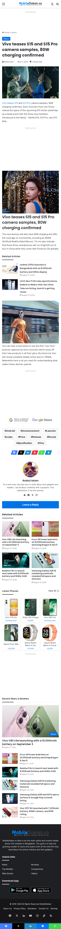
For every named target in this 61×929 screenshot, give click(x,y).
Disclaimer (32, 908)
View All (52, 590)
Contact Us (44, 908)
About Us (7, 908)
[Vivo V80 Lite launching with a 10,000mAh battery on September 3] (15, 529)
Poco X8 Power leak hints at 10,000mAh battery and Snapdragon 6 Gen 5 (45, 542)
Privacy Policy (20, 908)
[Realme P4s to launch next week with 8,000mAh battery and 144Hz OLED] (15, 560)
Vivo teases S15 (10, 103)
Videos (34, 873)
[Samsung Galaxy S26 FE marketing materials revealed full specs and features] (45, 560)
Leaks (9, 436)
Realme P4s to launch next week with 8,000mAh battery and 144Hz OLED (15, 573)
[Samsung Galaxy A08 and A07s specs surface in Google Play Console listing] (10, 798)
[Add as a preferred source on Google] (19, 420)
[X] (20, 452)
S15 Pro (27, 103)
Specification (25, 443)
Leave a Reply (30, 504)
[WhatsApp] (41, 452)
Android (10, 430)
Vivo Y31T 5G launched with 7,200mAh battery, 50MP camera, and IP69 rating (39, 811)
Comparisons (37, 869)
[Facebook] (13, 452)
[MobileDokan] (30, 4)
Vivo (41, 443)
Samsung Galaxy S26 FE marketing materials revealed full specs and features (44, 574)
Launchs (51, 430)
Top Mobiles (7, 869)
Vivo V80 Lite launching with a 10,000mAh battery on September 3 (15, 542)
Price (22, 436)
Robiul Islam (9, 62)
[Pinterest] (34, 452)
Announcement (30, 430)
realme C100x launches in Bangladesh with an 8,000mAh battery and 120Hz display (36, 268)
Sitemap (54, 908)
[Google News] (42, 420)
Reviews (35, 864)
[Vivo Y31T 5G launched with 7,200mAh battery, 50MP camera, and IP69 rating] (10, 812)
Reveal (52, 436)
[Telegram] (47, 452)
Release (36, 436)
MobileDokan (45, 904)
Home (7, 32)
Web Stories (7, 873)
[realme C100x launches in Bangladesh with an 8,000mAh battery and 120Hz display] (10, 268)
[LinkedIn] (27, 452)
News (14, 32)
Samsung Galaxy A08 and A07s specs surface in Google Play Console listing (39, 797)
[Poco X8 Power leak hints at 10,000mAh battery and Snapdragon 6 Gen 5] (45, 529)
